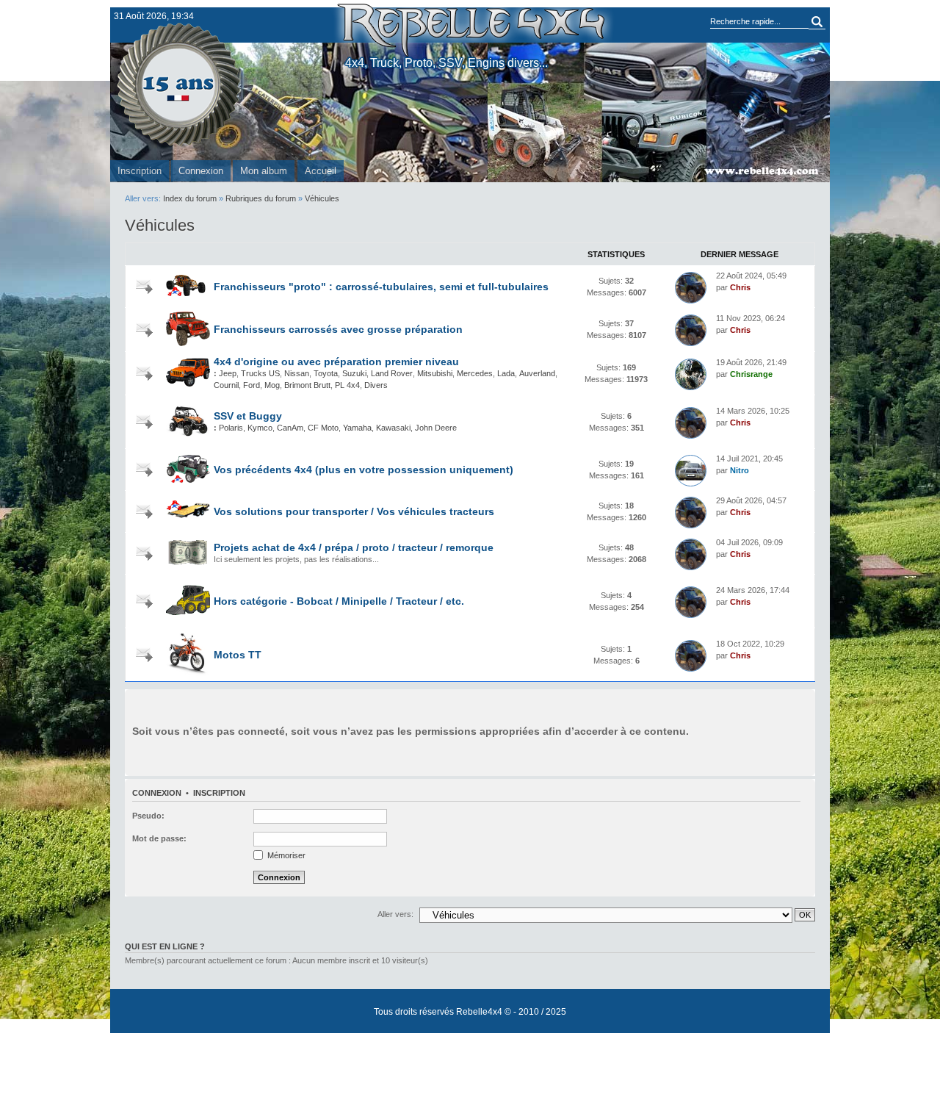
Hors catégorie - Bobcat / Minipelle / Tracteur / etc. (339, 601)
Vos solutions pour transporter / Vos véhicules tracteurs (354, 511)
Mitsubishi (434, 373)
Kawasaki (393, 427)
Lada (506, 373)
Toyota (326, 373)
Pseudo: (148, 815)
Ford (251, 385)
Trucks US (260, 373)
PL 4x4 (347, 385)
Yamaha (357, 427)
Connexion (200, 170)
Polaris (231, 427)
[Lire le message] (690, 287)
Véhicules (322, 198)
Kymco (259, 427)
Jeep (227, 373)
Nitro (739, 470)
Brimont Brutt (307, 385)
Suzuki (354, 373)
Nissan (296, 373)
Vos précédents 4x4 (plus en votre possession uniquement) (363, 469)
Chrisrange (751, 374)
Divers (376, 385)
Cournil (226, 385)
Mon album (263, 170)
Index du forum (190, 198)
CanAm (290, 427)
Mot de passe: (159, 838)
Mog (272, 385)
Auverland (537, 373)
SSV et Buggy (248, 416)
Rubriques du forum (260, 198)
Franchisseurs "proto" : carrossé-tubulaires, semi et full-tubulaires (381, 286)
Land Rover (392, 373)
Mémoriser (285, 855)
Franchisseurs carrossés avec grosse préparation (338, 329)
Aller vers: (395, 914)
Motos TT (237, 655)
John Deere (436, 427)
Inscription (140, 170)
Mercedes (475, 373)
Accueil (320, 170)
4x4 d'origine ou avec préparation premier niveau (336, 361)
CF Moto (323, 427)
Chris (740, 287)
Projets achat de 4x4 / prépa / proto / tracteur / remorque (354, 547)
